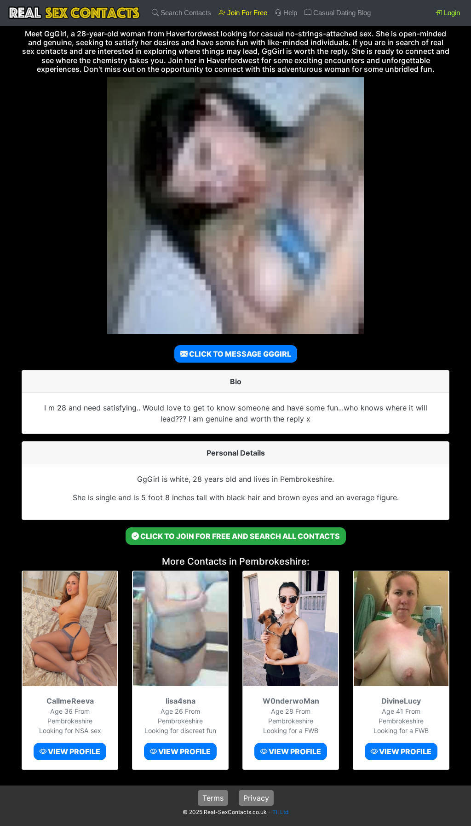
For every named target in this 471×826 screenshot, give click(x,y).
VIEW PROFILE (73, 751)
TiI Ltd (280, 812)
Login (451, 13)
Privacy (256, 798)
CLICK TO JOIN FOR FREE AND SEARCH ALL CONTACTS (239, 536)
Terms (213, 798)
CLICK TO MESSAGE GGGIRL (239, 353)
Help (289, 13)
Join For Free (246, 13)
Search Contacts (185, 13)
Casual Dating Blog (341, 13)
